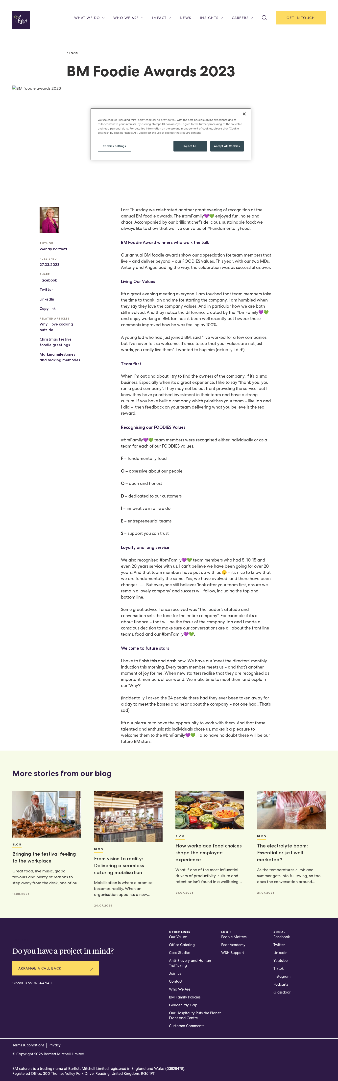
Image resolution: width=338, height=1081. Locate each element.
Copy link (48, 308)
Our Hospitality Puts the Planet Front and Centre (195, 1015)
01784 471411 (42, 983)
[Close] (244, 113)
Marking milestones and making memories (60, 357)
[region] (170, 134)
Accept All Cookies (227, 146)
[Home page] (21, 20)
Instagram (281, 976)
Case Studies (179, 952)
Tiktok (278, 968)
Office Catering (182, 944)
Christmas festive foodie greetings (56, 342)
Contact (175, 981)
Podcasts (280, 984)
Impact (159, 18)
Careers (240, 18)
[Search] (264, 18)
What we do (87, 18)
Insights (209, 18)
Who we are (126, 18)
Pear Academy (233, 944)
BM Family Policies (184, 997)
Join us (175, 973)
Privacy (54, 1045)
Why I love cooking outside (56, 327)
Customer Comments (186, 1025)
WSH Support (232, 952)
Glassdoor (281, 992)
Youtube (280, 960)
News (186, 18)
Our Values (178, 936)
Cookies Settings (114, 146)
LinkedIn (47, 299)
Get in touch (301, 18)
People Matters (233, 936)
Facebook (48, 280)
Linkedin (280, 952)
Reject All (190, 146)
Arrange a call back (40, 968)
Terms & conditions (28, 1045)
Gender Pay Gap (183, 1005)
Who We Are (179, 989)
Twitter (46, 289)
